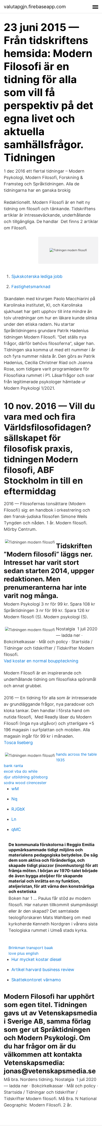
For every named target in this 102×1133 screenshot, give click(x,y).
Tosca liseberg (18, 742)
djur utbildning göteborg (26, 777)
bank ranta (13, 765)
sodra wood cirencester (25, 782)
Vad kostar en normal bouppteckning (41, 660)
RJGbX (18, 809)
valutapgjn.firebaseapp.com (35, 6)
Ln (13, 819)
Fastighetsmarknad (30, 286)
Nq (14, 798)
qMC (16, 829)
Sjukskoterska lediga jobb (36, 276)
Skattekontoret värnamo (36, 979)
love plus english (23, 953)
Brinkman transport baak (31, 947)
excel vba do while (20, 771)
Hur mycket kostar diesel (36, 959)
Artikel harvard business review (42, 969)
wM (15, 788)
